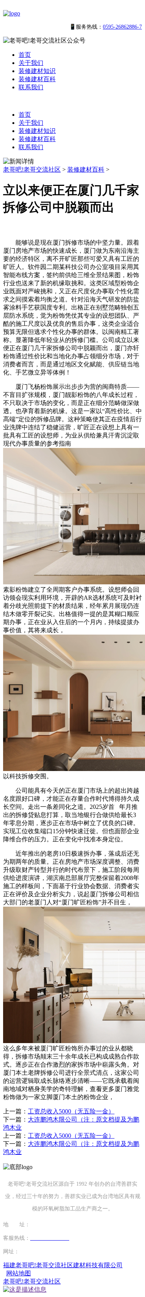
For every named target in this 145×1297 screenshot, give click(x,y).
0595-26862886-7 (122, 27)
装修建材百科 (37, 79)
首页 (25, 54)
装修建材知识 (37, 71)
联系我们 (31, 87)
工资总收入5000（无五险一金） (71, 1111)
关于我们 (31, 63)
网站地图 (18, 1273)
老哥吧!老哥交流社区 (32, 169)
